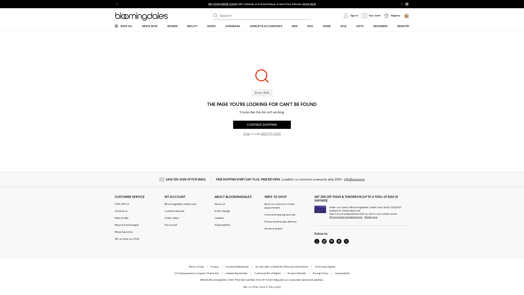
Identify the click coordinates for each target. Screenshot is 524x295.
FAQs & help (122, 218)
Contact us (121, 211)
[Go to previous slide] (117, 4)
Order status (172, 218)
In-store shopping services (279, 214)
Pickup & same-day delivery (280, 221)
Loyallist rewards (174, 211)
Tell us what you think (127, 238)
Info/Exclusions (354, 179)
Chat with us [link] (122, 203)
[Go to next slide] (402, 4)
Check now (370, 217)
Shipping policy (124, 231)
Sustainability (222, 225)
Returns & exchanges (127, 225)
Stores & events (273, 228)
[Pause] (406, 4)
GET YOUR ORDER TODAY (222, 4)
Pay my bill (171, 225)
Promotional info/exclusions (346, 217)
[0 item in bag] (406, 15)
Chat (246, 134)
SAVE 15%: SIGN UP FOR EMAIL (186, 179)
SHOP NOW (309, 4)
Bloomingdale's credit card (180, 204)
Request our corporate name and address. (299, 279)
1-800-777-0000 (270, 134)
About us (220, 204)
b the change (222, 211)
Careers (219, 218)
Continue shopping (262, 124)
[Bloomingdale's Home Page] (141, 16)
